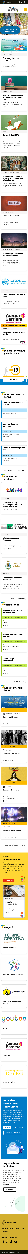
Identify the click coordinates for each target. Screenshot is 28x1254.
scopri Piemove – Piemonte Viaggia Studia (14, 55)
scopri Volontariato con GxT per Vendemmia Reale (14, 252)
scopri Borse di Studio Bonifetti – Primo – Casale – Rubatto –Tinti (14, 93)
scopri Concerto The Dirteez (14, 746)
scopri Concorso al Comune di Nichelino (14, 575)
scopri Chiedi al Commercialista (14, 901)
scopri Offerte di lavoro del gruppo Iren (14, 455)
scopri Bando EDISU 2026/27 (14, 133)
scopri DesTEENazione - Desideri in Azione (14, 291)
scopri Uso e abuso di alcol (14, 212)
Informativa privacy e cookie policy (10, 1252)
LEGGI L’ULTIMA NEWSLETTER (12, 1132)
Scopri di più (9, 880)
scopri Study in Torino (14, 1076)
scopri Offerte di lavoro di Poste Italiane (14, 409)
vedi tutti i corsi (19, 682)
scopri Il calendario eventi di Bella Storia (14, 328)
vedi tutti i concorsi (18, 599)
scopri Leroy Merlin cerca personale (14, 431)
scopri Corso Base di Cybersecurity (14, 666)
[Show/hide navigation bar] (2, 9)
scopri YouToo (14, 1023)
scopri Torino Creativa (14, 942)
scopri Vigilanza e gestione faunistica (14, 535)
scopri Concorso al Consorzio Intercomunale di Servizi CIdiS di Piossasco (14, 498)
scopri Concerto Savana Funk (14, 823)
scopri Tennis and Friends (14, 710)
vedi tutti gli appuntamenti (15, 845)
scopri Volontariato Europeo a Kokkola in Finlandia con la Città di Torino (14, 174)
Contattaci (5, 1231)
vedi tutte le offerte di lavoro (14, 470)
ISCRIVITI (7, 1127)
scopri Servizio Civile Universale (14, 969)
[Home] (14, 9)
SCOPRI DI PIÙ (9, 1189)
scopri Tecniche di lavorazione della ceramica (14, 618)
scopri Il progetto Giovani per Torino (14, 996)
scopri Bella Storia (14, 1050)
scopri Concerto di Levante (14, 785)
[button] (25, 9)
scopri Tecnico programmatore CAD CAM (14, 642)
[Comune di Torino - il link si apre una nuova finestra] (10, 1222)
